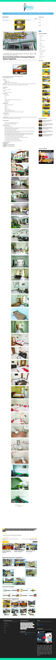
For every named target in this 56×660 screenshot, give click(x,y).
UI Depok (6, 623)
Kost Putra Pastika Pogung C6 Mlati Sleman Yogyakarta (19, 551)
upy (21, 627)
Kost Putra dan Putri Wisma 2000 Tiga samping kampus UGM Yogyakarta (47, 128)
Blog (47, 13)
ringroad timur (42, 56)
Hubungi (4, 144)
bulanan (14, 53)
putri (28, 53)
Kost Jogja (13, 13)
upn (5, 632)
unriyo (22, 628)
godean (41, 54)
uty (28, 624)
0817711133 (28, 634)
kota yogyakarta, (19, 61)
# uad (28, 530)
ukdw (25, 628)
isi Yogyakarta (31, 627)
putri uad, (25, 61)
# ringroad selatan (17, 530)
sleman (41, 37)
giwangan (17, 53)
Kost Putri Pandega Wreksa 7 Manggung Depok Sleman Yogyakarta (7, 551)
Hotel (34, 13)
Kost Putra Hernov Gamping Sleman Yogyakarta (30, 551)
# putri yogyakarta (11, 530)
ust (23, 627)
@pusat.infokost (40, 624)
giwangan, (13, 61)
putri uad (31, 53)
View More (35, 541)
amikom (22, 624)
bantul (11, 53)
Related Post (5, 541)
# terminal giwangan (23, 530)
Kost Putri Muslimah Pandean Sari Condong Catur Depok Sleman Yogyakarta (48, 135)
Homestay (30, 13)
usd (30, 624)
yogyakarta (42, 35)
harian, (16, 61)
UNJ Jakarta (6, 625)
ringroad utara (42, 40)
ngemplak (41, 53)
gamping (28, 544)
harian (20, 53)
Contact (52, 0)
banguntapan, (6, 61)
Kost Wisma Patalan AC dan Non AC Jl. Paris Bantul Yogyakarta (47, 121)
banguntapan (7, 53)
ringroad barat (42, 51)
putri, (22, 61)
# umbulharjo (31, 530)
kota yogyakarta (24, 53)
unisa (26, 627)
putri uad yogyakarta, (29, 61)
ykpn (33, 624)
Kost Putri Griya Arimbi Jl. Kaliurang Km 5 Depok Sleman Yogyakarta (48, 131)
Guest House (25, 13)
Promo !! (43, 13)
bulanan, (11, 61)
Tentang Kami (47, 0)
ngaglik (41, 43)
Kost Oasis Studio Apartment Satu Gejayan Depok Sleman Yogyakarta (48, 124)
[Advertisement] (46, 142)
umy (5, 630)
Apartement (19, 13)
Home (43, 0)
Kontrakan (39, 13)
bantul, (9, 61)
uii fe (25, 624)
